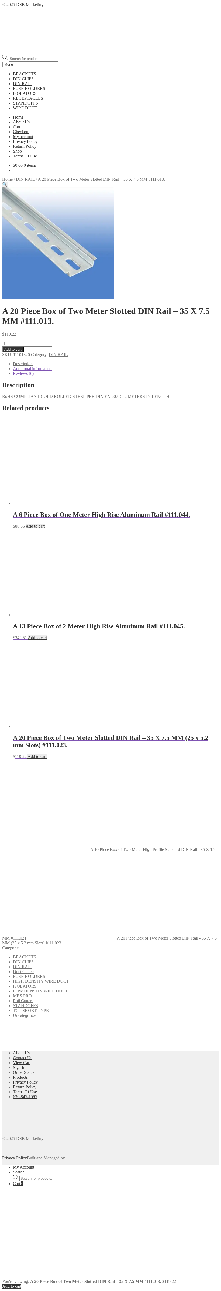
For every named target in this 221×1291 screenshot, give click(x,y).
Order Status (23, 1072)
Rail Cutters (23, 1000)
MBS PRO (22, 996)
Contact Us (22, 1057)
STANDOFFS (25, 103)
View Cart (21, 1062)
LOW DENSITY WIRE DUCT (40, 991)
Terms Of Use (25, 156)
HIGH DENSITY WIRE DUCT (41, 981)
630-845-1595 (25, 1096)
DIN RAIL (22, 83)
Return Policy (24, 146)
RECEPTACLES (28, 98)
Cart (16, 127)
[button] (5, 184)
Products (20, 1077)
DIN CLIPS (23, 78)
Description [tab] (23, 363)
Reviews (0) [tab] (23, 373)
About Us (21, 122)
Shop (17, 151)
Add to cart (13, 349)
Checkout (21, 131)
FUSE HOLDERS (29, 88)
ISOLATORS (25, 93)
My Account (23, 1167)
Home (18, 117)
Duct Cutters (23, 971)
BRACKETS (24, 74)
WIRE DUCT (25, 108)
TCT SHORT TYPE (31, 1010)
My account (23, 136)
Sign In (19, 1067)
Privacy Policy (25, 141)
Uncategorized (25, 1015)
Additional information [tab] (32, 368)
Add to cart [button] (35, 526)
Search (19, 1172)
